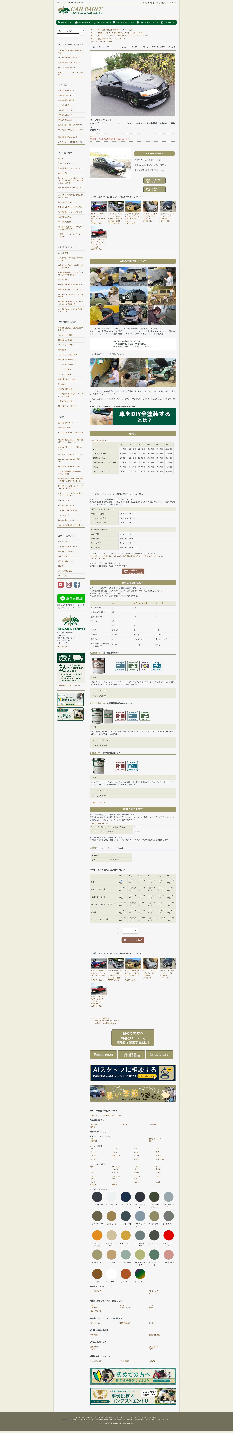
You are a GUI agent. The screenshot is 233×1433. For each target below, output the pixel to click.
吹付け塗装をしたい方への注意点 (70, 212)
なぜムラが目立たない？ (67, 105)
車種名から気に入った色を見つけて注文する (113, 33)
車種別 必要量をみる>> (99, 440)
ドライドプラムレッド (168, 1244)
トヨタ (92, 1148)
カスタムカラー (125, 1124)
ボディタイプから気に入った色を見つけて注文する (116, 36)
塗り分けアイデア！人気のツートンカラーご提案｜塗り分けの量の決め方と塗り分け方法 (70, 180)
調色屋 (75, 1419)
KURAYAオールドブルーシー (140, 1225)
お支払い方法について (66, 556)
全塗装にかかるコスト (66, 90)
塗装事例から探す (85, 22)
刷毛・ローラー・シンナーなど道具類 (70, 73)
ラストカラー (125, 1282)
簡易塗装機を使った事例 (67, 379)
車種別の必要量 (154, 1335)
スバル (136, 1152)
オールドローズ (168, 1262)
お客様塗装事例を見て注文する (109, 30)
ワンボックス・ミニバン (117, 1168)
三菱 (133, 33)
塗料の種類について (65, 115)
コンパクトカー (94, 1177)
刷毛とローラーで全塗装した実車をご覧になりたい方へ (70, 494)
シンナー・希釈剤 (153, 1306)
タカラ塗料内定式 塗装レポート (69, 510)
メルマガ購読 (124, 1361)
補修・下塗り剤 (95, 1311)
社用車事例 (62, 384)
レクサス (93, 1156)
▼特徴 (93, 677)
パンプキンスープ (125, 1244)
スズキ (158, 1148)
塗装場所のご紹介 (94, 1348)
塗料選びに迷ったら (65, 120)
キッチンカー (137, 1177)
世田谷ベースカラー (168, 1206)
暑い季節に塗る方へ (65, 217)
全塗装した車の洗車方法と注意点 (70, 284)
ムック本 (152, 1323)
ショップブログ (95, 1361)
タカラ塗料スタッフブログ (67, 546)
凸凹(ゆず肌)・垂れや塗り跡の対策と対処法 (70, 259)
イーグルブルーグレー (140, 1244)
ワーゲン (93, 1159)
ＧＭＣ (136, 1159)
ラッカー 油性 (160, 603)
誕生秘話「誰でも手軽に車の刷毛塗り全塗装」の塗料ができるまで (70, 480)
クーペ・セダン (127, 30)
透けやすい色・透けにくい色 (154, 1292)
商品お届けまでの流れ (66, 551)
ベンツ (136, 1156)
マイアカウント (148, 3)
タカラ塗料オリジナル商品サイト (123, 1419)
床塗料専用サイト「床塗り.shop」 (145, 1419)
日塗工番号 (153, 1124)
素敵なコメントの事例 (155, 1140)
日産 (135, 1148)
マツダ (114, 1152)
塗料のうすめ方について (67, 163)
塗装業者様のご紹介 (153, 1348)
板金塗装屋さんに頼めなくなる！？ (70, 289)
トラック (159, 1173)
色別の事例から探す (105, 39)
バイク (136, 1182)
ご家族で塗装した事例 (66, 401)
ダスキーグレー (97, 1205)
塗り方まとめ (95, 1323)
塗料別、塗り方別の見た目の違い (70, 125)
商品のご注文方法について (67, 137)
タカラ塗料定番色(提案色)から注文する (70, 51)
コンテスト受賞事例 (94, 1140)
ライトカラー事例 (64, 374)
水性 (114, 603)
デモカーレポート (64, 500)
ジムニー (115, 1173)
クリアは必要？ (63, 280)
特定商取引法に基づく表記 (106, 1417)
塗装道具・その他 (104, 22)
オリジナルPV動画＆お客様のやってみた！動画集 (70, 473)
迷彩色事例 (62, 350)
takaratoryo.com (62, 646)
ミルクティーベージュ (111, 1244)
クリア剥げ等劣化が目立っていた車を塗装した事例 (70, 395)
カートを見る (169, 22)
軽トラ (136, 1173)
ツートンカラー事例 (65, 345)
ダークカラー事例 (64, 369)
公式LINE (152, 1361)
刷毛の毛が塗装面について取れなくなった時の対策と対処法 (70, 273)
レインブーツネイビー (125, 1225)
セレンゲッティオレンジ (97, 1244)
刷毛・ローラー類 (94, 1306)
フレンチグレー (168, 1224)
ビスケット (111, 1262)
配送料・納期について (66, 561)
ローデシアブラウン (154, 1225)
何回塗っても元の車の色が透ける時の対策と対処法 (70, 266)
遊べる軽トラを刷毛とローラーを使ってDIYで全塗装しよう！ (70, 487)
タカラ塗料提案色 (94, 1126)
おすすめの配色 (95, 1291)
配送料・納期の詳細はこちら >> (68, 685)
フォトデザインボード (164, 1419)
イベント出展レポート (66, 505)
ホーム (92, 30)
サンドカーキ (111, 1224)
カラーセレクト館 (97, 1419)
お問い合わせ (154, 22)
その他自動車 (114, 1183)
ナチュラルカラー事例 (66, 359)
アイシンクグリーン (154, 1264)
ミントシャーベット (125, 1264)
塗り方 (60, 158)
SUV (92, 1173)
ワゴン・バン (137, 1168)
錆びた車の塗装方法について (68, 202)
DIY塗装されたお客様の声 (67, 406)
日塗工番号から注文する (67, 67)
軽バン (92, 1167)
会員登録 (162, 3)
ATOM (65, 576)
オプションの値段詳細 (101, 1018)
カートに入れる (134, 940)
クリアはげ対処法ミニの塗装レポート (70, 434)
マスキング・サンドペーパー (125, 1306)
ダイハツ (93, 1152)
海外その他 (160, 1159)
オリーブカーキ (97, 1262)
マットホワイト (111, 1282)
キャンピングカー (117, 1177)
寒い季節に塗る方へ (65, 222)
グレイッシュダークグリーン (154, 1206)
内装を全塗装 (63, 173)
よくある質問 (63, 253)
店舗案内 (61, 566)
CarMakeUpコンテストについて (69, 520)
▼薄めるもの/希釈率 (99, 696)
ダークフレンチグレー (140, 1206)
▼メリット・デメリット (100, 690)
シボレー (115, 1159)
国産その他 (116, 1156)
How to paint (108, 1419)
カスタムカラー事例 (65, 335)
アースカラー (97, 1282)
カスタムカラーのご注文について (70, 142)
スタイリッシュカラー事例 (67, 355)
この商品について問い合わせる (105, 1023)
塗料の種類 (94, 1335)
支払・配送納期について (125, 22)
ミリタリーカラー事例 (66, 364)
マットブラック (119, 39)
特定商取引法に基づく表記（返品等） (107, 1021)
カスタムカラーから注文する (68, 58)
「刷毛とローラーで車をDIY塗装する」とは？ (106, 1115)
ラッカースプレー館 (84, 1419)
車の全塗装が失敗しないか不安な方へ (70, 131)
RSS (60, 576)
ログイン (173, 3)
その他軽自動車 (93, 1183)
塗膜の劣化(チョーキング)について (70, 168)
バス (157, 1176)
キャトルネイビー (125, 1206)
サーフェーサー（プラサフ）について (70, 189)
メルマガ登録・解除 (65, 571)
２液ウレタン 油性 (140, 603)
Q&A (141, 22)
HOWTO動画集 (125, 1323)
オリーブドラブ (97, 1224)
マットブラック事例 (105, 42)
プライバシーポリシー (122, 1417)
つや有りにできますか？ (67, 110)
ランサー (140, 33)
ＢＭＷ (158, 1156)
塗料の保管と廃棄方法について (69, 466)
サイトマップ (135, 1417)
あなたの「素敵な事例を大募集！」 (70, 525)
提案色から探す (67, 22)
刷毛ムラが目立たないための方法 (70, 207)
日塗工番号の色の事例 (66, 340)
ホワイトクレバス (111, 1206)
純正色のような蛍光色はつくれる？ (70, 454)
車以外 (158, 1182)
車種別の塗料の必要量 (66, 100)
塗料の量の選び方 (64, 95)
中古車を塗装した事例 (66, 389)
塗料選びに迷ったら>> (99, 802)
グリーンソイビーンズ (140, 1264)
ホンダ (114, 1148)
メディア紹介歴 (63, 515)
